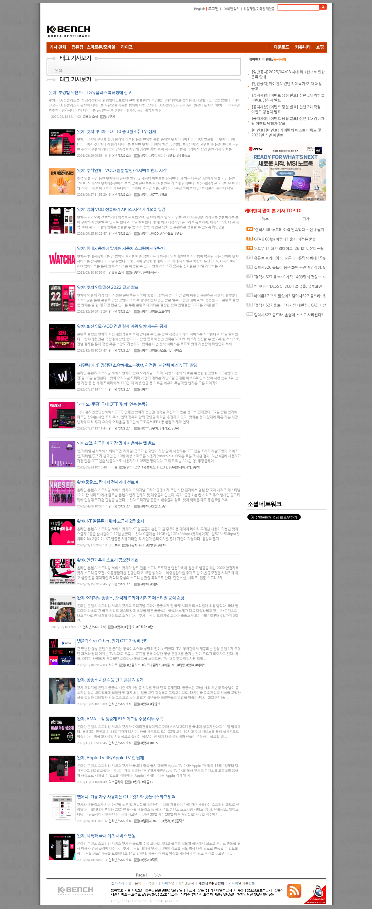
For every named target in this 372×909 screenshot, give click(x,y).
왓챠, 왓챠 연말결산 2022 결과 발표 (107, 287)
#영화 (172, 156)
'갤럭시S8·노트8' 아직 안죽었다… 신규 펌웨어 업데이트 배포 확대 (285, 231)
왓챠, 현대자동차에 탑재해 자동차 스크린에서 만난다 (121, 248)
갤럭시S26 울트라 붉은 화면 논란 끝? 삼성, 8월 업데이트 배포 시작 (286, 269)
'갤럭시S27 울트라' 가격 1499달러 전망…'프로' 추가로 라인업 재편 (286, 278)
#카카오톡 (167, 234)
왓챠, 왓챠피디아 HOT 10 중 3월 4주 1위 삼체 (116, 131)
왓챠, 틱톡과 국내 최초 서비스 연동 (106, 835)
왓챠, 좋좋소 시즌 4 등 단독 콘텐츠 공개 (110, 680)
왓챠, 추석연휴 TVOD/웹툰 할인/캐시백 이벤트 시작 (122, 170)
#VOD (154, 234)
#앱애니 (146, 821)
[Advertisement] (221, 28)
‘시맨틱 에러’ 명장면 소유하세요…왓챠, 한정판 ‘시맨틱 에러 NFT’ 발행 (137, 365)
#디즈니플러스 (151, 665)
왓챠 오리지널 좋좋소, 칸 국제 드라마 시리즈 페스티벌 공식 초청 (130, 598)
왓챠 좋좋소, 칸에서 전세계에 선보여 (107, 482)
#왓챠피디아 (158, 156)
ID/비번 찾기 (231, 9)
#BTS (154, 743)
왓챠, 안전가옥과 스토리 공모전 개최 (107, 560)
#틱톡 (154, 860)
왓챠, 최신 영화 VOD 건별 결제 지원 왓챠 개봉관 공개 (122, 326)
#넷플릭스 (183, 156)
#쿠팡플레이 (177, 467)
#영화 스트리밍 (160, 311)
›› (157, 875)
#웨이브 (200, 665)
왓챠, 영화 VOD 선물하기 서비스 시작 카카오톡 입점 (121, 209)
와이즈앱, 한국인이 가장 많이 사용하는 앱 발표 (116, 443)
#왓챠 (111, 117)
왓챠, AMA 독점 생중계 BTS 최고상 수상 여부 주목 (120, 718)
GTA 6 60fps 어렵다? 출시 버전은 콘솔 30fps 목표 (281, 241)
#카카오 (165, 428)
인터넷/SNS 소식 (120, 156)
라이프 (113, 467)
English (199, 9)
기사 (306, 219)
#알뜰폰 (151, 545)
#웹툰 (154, 584)
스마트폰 (114, 545)
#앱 (188, 467)
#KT (142, 545)
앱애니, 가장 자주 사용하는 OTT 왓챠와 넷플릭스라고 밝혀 (126, 796)
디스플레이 (116, 782)
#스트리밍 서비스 (170, 350)
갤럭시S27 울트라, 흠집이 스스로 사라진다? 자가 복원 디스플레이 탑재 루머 (285, 316)
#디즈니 (162, 467)
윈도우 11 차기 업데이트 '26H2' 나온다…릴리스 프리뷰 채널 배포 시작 (285, 250)
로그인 (213, 9)
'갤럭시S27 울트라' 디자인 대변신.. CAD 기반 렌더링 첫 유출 (286, 307)
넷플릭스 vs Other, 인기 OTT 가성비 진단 (113, 641)
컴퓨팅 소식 (90, 117)
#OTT (154, 195)
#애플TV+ (169, 665)
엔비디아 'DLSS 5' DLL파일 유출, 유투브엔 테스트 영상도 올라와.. (284, 288)
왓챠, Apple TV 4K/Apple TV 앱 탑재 (110, 757)
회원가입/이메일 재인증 (259, 9)
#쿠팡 (175, 428)
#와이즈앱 (133, 467)
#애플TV (147, 782)
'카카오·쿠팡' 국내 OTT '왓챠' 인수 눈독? (112, 404)
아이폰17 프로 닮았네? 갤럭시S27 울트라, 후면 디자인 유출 (286, 297)
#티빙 (181, 665)
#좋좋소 (155, 506)
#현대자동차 (150, 273)
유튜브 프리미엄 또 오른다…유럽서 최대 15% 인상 (286, 259)
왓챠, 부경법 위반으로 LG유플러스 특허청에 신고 (90, 92)
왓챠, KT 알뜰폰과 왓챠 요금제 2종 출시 (110, 521)
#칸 (164, 506)
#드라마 (141, 627)
